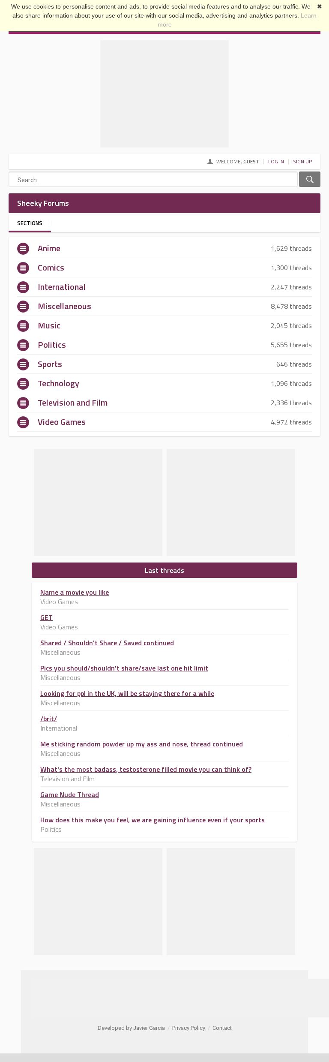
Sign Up (302, 161)
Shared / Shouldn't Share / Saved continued (107, 643)
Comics (51, 267)
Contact (222, 1028)
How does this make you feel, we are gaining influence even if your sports (152, 820)
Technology (58, 383)
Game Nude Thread (69, 794)
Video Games (62, 421)
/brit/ (48, 718)
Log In (276, 161)
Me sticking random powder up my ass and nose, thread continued (141, 744)
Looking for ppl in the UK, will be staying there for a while (127, 693)
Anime (49, 248)
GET (46, 617)
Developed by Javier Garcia (131, 1028)
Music (49, 325)
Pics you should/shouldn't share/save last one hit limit (124, 668)
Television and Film (73, 402)
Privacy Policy (188, 1028)
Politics (52, 344)
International (62, 286)
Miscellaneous (64, 306)
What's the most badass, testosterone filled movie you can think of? (145, 769)
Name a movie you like (74, 592)
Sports (50, 363)
